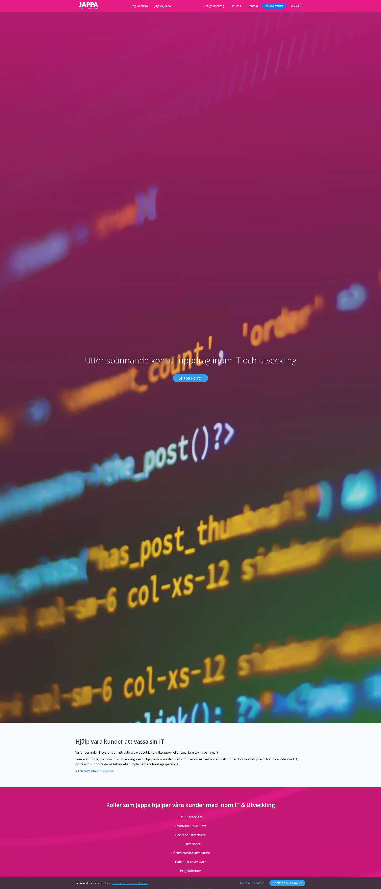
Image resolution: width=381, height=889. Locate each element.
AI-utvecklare (190, 843)
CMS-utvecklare (191, 817)
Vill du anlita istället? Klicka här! (94, 771)
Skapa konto (274, 5)
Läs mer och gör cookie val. (130, 883)
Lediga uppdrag (214, 6)
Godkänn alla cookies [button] (287, 883)
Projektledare (190, 870)
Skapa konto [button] (190, 378)
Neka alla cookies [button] (252, 883)
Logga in (296, 5)
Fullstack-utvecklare (190, 861)
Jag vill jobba (163, 6)
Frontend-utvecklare (190, 826)
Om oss (236, 6)
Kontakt (253, 6)
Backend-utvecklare (190, 835)
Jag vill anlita (140, 6)
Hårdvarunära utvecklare (190, 852)
